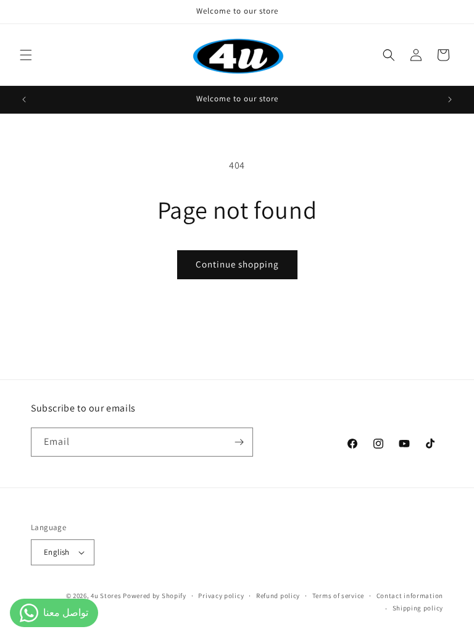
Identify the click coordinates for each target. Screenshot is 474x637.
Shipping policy (418, 608)
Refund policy (278, 595)
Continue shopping (237, 264)
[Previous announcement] (24, 99)
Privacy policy (221, 595)
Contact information (409, 595)
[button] (26, 55)
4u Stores (106, 595)
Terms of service (338, 595)
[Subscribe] (238, 442)
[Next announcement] (450, 99)
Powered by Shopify (154, 595)
